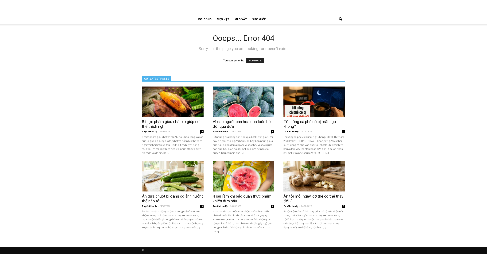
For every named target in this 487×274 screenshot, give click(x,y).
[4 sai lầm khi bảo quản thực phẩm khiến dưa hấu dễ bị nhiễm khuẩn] (243, 176)
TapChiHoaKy (149, 131)
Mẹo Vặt (223, 19)
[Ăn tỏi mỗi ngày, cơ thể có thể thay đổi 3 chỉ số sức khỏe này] (314, 176)
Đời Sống (205, 19)
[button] (340, 19)
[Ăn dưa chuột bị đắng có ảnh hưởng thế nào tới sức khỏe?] (173, 176)
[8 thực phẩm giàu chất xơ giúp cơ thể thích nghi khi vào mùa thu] (173, 102)
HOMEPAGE (255, 61)
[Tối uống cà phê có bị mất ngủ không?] (314, 102)
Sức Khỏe (259, 19)
